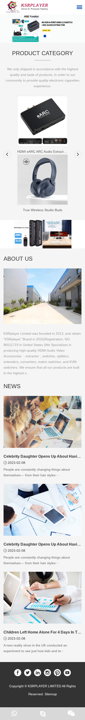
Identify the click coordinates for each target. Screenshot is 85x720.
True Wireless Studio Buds (42, 210)
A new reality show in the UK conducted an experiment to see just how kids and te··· (35, 648)
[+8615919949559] (14, 713)
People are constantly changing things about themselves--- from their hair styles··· (37, 472)
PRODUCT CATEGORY (42, 53)
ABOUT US (18, 258)
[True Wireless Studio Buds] (42, 180)
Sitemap (51, 694)
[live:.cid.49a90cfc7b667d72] (42, 713)
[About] (42, 296)
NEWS (12, 386)
